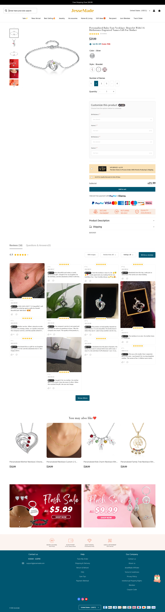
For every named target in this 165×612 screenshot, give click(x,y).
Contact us (132, 559)
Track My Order (82, 559)
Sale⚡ (25, 18)
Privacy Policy (132, 576)
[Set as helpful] (12, 314)
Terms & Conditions (132, 572)
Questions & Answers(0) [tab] (38, 245)
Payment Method (82, 580)
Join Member (125, 18)
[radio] (92, 55)
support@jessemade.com (35, 563)
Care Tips (82, 576)
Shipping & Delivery (82, 563)
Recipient (113, 18)
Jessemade (17, 608)
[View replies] (16, 314)
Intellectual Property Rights (132, 580)
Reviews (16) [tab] (16, 245)
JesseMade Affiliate (132, 567)
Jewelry (62, 18)
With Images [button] (92, 255)
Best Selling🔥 (49, 18)
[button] (20, 10)
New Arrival (36, 18)
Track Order (138, 18)
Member (132, 585)
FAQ (82, 572)
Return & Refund (82, 567)
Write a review (147, 254)
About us (132, 563)
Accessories (72, 18)
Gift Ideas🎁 (101, 18)
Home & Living (86, 18)
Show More (82, 398)
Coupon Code (132, 589)
